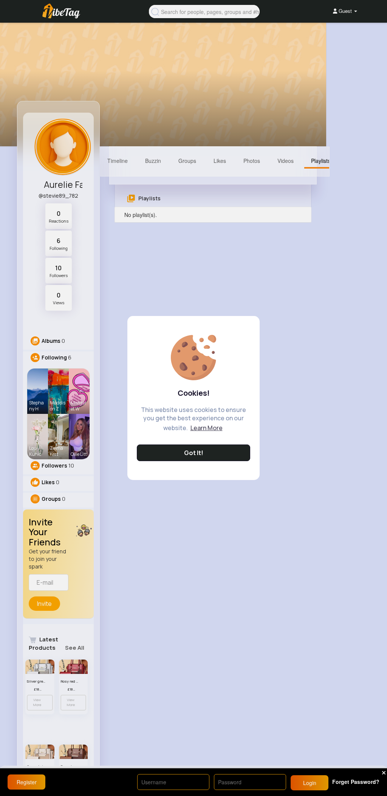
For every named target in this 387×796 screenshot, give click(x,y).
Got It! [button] (193, 453)
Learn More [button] (206, 428)
